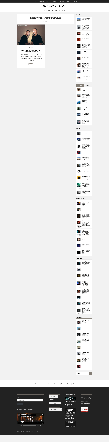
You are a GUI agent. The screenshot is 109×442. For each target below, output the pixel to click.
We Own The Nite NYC (54, 5)
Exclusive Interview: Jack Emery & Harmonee (85, 359)
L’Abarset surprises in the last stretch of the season (86, 251)
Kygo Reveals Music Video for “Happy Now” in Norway (86, 95)
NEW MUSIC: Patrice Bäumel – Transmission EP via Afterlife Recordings (85, 27)
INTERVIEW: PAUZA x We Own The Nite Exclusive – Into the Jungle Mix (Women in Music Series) (86, 78)
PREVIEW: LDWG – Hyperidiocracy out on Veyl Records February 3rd (86, 297)
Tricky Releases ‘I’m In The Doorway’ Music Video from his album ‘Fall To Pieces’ (86, 140)
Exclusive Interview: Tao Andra (85, 327)
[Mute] (40, 425)
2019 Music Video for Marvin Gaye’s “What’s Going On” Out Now (86, 58)
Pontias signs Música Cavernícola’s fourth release (86, 191)
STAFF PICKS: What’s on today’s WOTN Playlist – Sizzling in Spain (85, 65)
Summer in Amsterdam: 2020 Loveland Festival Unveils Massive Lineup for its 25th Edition (83, 284)
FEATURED (33, 1)
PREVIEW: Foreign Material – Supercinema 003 (85, 170)
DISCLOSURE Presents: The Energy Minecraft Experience (31, 50)
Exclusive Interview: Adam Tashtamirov (85, 340)
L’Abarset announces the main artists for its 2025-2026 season (86, 215)
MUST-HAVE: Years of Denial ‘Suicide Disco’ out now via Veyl (86, 45)
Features (78, 128)
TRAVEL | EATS (80, 198)
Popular (80, 85)
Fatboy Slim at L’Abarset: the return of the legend (86, 238)
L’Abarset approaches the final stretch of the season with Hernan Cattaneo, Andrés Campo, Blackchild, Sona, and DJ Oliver (83, 232)
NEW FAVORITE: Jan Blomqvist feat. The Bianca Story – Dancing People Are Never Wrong (86, 115)
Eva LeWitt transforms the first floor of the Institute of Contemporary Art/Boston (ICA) (86, 20)
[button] (30, 418)
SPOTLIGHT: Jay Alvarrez (85, 101)
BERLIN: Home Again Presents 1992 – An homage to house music (85, 159)
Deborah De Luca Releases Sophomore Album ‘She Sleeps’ (86, 262)
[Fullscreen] (42, 425)
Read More (31, 63)
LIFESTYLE (61, 1)
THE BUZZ (41, 1)
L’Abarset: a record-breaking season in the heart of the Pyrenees (85, 203)
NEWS (22, 25)
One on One (79, 317)
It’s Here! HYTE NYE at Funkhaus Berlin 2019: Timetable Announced (86, 304)
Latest (88, 85)
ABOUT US (74, 1)
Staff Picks (78, 15)
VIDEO (67, 1)
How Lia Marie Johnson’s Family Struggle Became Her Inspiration (86, 89)
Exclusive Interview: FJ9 (85, 365)
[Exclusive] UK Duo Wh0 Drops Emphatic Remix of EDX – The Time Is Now (86, 146)
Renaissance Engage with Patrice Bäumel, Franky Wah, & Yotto (86, 269)
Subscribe (20, 404)
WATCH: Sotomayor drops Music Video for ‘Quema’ (86, 39)
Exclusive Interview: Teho (85, 353)
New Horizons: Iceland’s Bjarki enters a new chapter (86, 51)
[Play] (19, 425)
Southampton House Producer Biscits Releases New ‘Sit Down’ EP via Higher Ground (86, 178)
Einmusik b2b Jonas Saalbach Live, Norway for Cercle (86, 70)
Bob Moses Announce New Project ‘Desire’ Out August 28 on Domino (86, 152)
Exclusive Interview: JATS (85, 321)
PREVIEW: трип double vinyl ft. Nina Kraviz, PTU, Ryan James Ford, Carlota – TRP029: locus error (86, 310)
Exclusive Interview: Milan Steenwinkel (85, 346)
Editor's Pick (79, 258)
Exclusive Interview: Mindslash (85, 334)
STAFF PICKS (25, 25)
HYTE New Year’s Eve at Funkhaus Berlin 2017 (85, 121)
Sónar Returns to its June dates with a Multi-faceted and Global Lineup (85, 291)
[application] (30, 419)
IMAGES (54, 1)
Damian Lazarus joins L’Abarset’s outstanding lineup (86, 209)
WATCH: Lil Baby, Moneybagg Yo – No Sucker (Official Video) (86, 164)
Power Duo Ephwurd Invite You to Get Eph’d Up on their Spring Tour (85, 108)
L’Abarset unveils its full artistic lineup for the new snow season (86, 245)
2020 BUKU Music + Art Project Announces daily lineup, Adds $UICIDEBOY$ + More (86, 33)
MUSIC (48, 1)
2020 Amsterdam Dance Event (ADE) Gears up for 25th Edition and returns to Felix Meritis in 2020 (86, 276)
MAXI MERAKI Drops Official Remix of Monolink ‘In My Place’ (86, 132)
